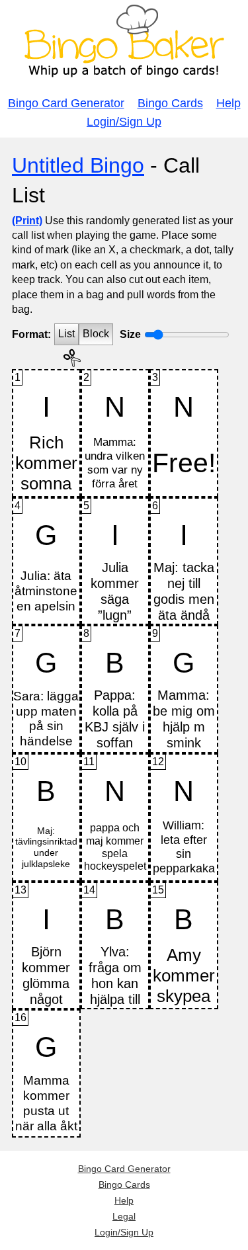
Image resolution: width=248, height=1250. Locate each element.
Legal (124, 1216)
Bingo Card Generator (66, 103)
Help (228, 103)
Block (96, 333)
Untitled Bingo (78, 165)
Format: (31, 334)
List (66, 333)
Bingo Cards (170, 103)
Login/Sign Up (124, 121)
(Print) (27, 220)
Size (130, 334)
